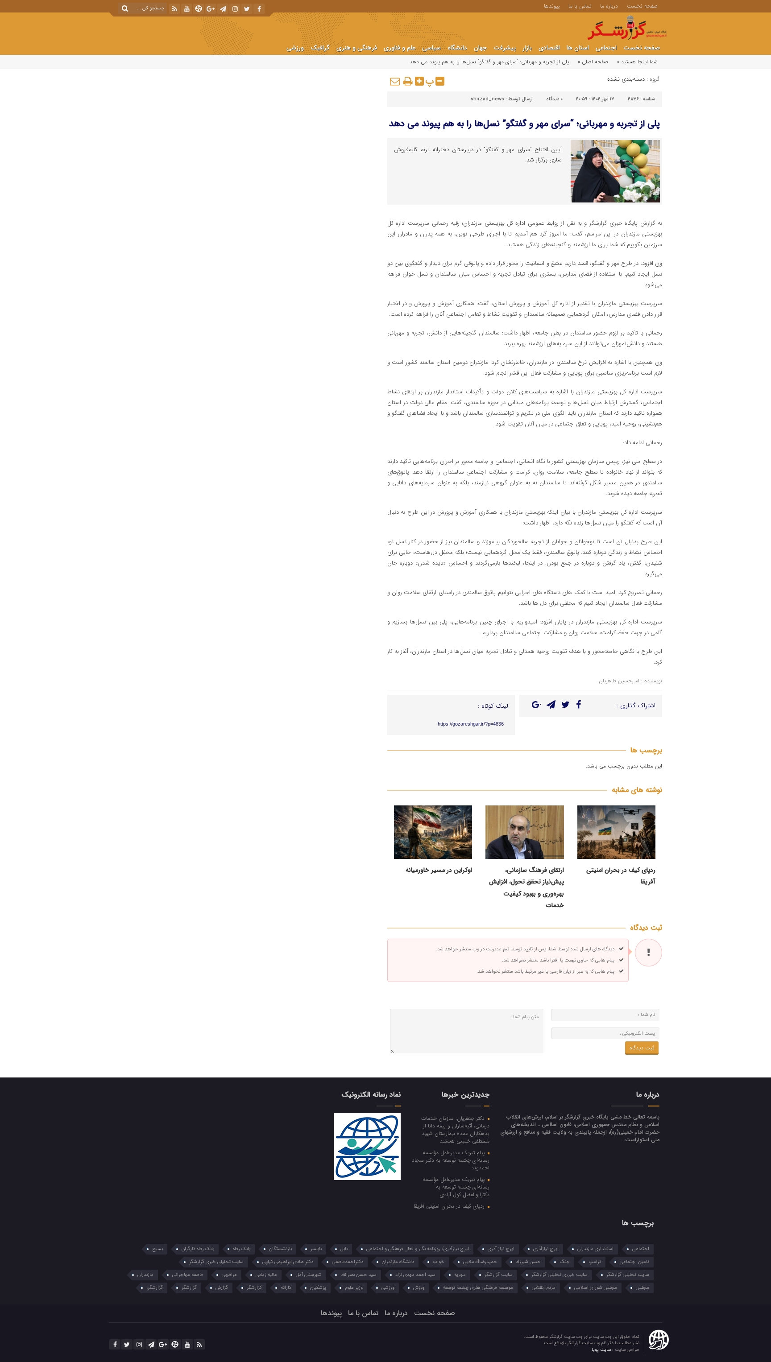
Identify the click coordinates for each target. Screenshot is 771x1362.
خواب (438, 1262)
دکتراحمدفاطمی (347, 1262)
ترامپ (595, 1262)
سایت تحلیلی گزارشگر (627, 1275)
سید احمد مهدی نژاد (415, 1275)
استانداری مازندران (595, 1249)
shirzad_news (487, 99)
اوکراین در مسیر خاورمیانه (439, 870)
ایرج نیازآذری (546, 1249)
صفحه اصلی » (593, 62)
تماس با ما (579, 5)
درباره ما (609, 5)
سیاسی (431, 48)
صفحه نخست (642, 5)
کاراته (286, 1288)
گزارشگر (189, 1288)
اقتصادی (549, 48)
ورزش (418, 1288)
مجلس (642, 1288)
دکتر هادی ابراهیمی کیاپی (287, 1262)
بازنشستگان (280, 1249)
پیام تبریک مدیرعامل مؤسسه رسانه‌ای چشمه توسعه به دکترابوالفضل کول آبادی (456, 1186)
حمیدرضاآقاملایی (480, 1262)
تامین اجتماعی (634, 1262)
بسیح (157, 1249)
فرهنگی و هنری (356, 48)
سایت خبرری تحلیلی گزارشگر (559, 1275)
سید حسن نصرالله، (358, 1275)
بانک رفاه (241, 1249)
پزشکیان (318, 1288)
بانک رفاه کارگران (198, 1249)
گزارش (222, 1288)
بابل (344, 1249)
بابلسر (316, 1249)
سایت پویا (602, 1349)
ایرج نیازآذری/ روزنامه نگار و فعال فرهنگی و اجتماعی (417, 1249)
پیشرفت (504, 48)
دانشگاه (457, 48)
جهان (480, 48)
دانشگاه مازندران (398, 1262)
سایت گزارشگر (499, 1275)
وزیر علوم (354, 1288)
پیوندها (552, 5)
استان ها (578, 48)
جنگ (565, 1262)
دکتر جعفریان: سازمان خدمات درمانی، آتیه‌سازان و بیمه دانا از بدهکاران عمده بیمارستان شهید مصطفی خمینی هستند (455, 1129)
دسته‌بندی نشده (626, 79)
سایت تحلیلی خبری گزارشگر (216, 1262)
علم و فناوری (399, 48)
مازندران (145, 1275)
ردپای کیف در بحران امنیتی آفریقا (450, 1206)
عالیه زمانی (266, 1275)
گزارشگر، (154, 1288)
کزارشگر (254, 1288)
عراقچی (229, 1275)
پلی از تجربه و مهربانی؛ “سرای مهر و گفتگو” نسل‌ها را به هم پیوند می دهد (524, 124)
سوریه (460, 1275)
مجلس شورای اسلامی (595, 1288)
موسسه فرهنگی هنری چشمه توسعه (478, 1288)
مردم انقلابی (543, 1288)
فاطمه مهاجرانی (187, 1275)
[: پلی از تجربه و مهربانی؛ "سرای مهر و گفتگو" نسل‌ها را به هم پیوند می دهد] (395, 81)
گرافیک (320, 48)
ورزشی (295, 48)
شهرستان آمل (309, 1275)
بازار (527, 48)
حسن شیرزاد (528, 1262)
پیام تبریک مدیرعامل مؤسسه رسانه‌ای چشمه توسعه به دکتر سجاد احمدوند (450, 1160)
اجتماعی (606, 48)
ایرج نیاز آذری (501, 1249)
